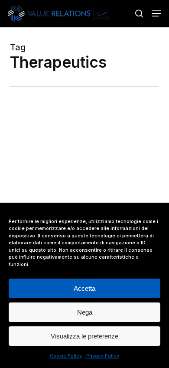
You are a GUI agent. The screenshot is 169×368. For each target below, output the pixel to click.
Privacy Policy (102, 356)
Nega (84, 312)
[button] (156, 13)
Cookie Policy (66, 356)
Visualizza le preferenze (84, 336)
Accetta (84, 288)
